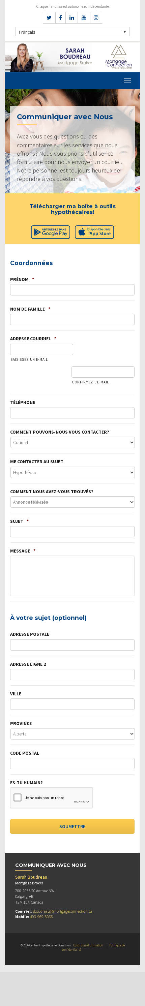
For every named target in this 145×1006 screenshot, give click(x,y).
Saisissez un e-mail (29, 359)
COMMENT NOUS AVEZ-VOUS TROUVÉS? (51, 492)
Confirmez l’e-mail (90, 382)
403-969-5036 (41, 916)
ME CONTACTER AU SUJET (36, 462)
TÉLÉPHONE (22, 402)
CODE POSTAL (24, 753)
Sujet (19, 521)
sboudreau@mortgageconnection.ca (62, 911)
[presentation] (51, 798)
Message (22, 551)
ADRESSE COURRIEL (33, 339)
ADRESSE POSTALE (29, 634)
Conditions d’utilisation (88, 945)
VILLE (15, 694)
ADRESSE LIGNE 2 (28, 664)
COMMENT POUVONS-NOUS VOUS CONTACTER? (59, 432)
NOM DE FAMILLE (30, 309)
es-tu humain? (26, 783)
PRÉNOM (22, 279)
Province (21, 723)
